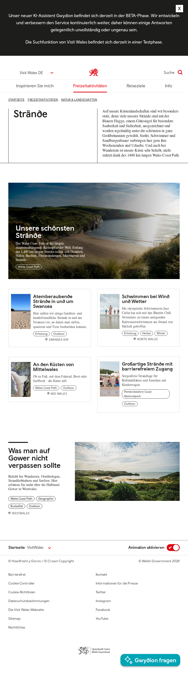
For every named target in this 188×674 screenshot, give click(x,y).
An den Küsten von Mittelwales (53, 366)
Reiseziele (136, 85)
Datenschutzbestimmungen (28, 601)
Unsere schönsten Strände (45, 231)
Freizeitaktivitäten (90, 85)
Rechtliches (16, 627)
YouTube (102, 618)
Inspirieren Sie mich (35, 85)
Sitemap (14, 618)
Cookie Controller (21, 583)
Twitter (101, 592)
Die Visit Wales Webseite (26, 610)
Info (168, 85)
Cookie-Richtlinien (21, 592)
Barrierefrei (16, 574)
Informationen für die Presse (117, 583)
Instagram (103, 601)
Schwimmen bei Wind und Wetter (145, 298)
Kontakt (101, 574)
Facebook (103, 610)
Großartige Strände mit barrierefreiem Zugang (147, 366)
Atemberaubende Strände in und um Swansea (53, 301)
